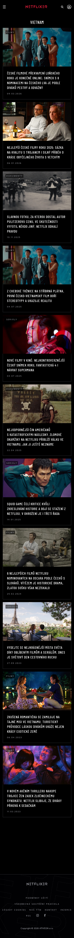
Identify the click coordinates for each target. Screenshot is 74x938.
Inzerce (66, 909)
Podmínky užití (37, 898)
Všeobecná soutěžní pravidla (37, 904)
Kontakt (51, 909)
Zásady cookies (14, 909)
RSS (28, 915)
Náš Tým (35, 909)
